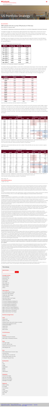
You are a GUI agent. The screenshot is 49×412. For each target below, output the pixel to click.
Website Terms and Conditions (5, 404)
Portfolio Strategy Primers (8, 314)
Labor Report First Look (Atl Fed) (8, 354)
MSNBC (3, 368)
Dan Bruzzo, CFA (5, 278)
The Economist (5, 388)
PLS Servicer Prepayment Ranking (8, 302)
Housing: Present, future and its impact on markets (12, 322)
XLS (16, 301)
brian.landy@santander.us (6, 180)
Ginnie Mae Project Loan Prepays (8, 298)
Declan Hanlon (5, 279)
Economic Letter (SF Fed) (7, 344)
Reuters (3, 369)
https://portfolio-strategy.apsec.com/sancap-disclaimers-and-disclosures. (30, 193)
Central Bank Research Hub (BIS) (8, 336)
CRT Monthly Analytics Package (8, 292)
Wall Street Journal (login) (7, 379)
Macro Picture (5, 329)
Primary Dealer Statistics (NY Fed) (8, 356)
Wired (3, 394)
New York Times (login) (6, 377)
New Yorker (4, 392)
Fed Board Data (5, 353)
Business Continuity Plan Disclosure (16, 404)
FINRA (26, 405)
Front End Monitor (6, 296)
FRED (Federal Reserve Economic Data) (10, 351)
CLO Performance (6, 332)
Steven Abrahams (5, 276)
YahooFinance (5, 371)
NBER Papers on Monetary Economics (9, 338)
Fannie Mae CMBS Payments (8, 293)
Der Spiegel (4, 386)
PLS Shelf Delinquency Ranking (8, 304)
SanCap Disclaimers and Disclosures (27, 404)
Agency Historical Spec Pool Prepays (9, 311)
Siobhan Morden (5, 284)
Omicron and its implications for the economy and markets (9, 324)
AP (2, 362)
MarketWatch (5, 366)
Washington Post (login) (7, 380)
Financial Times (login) (6, 375)
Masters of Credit (5, 320)
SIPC (22, 405)
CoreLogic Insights (6, 342)
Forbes (3, 389)
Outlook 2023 (5, 319)
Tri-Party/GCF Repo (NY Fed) (8, 357)
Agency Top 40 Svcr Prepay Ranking (9, 307)
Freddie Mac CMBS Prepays (7, 295)
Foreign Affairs (5, 391)
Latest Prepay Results (6, 299)
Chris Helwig (4, 281)
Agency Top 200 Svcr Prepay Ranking (9, 308)
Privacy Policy (35, 404)
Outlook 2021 (5, 327)
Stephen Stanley (5, 286)
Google (3, 365)
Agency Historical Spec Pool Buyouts (9, 310)
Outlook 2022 (5, 326)
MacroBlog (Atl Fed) (6, 347)
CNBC (3, 363)
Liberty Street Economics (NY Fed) (9, 345)
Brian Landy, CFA (4, 27)
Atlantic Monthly (5, 384)
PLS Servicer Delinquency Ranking (8, 301)
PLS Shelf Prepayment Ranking (8, 305)
